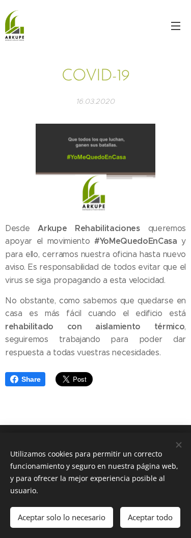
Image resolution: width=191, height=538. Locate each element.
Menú (176, 25)
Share (30, 379)
